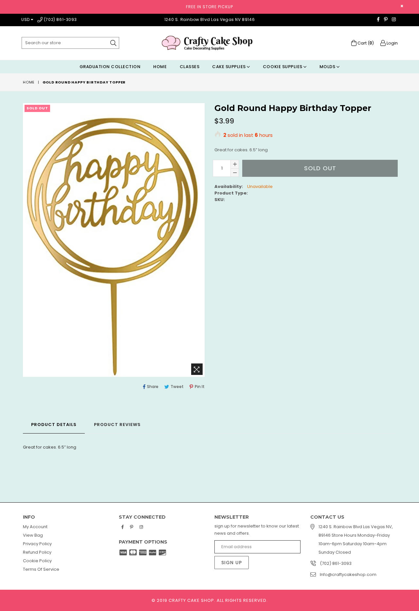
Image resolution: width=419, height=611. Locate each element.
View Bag (33, 535)
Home (160, 67)
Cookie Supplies (283, 67)
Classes (190, 67)
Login (392, 43)
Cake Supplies (229, 67)
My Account (35, 527)
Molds (328, 67)
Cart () (365, 43)
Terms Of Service (41, 569)
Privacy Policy (37, 544)
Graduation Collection (110, 67)
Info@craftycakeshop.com (348, 574)
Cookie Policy (37, 561)
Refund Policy (37, 552)
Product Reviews (117, 424)
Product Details (54, 424)
